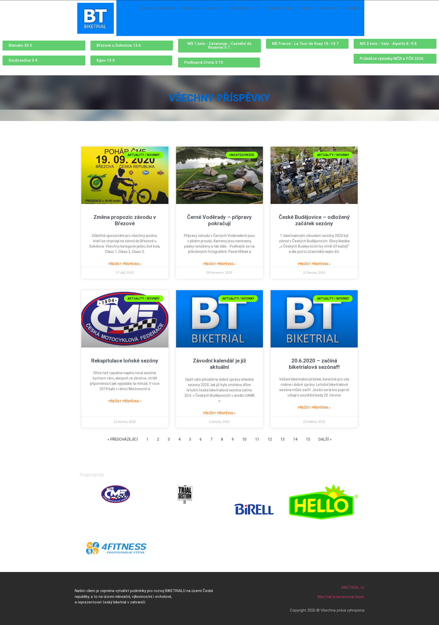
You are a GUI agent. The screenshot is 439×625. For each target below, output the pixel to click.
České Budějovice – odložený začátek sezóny (314, 220)
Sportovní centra (278, 8)
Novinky (188, 8)
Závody (212, 8)
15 (308, 439)
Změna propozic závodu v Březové (124, 220)
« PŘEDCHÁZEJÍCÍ (122, 439)
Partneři (305, 8)
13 (282, 439)
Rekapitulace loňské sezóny (124, 361)
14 (295, 439)
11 (257, 439)
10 (244, 439)
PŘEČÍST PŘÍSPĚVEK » (125, 264)
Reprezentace (241, 8)
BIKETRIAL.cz (352, 587)
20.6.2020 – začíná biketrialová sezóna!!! (314, 364)
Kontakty (351, 8)
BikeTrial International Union (341, 597)
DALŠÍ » (325, 439)
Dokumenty (328, 8)
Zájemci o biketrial (155, 8)
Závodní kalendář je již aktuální (219, 364)
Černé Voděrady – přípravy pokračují (219, 220)
